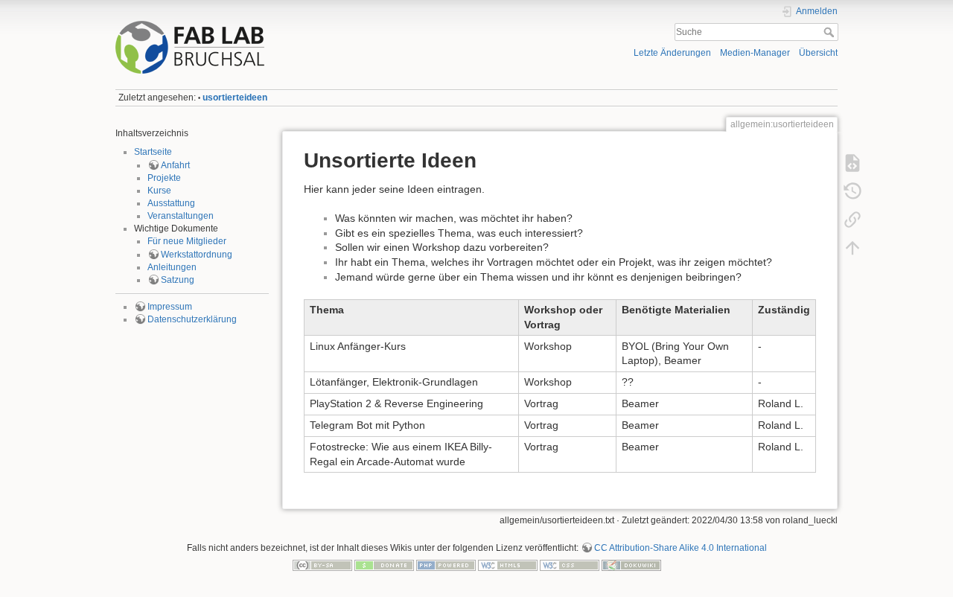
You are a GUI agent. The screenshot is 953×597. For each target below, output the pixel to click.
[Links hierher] (852, 219)
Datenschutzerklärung (192, 319)
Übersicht (818, 53)
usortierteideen (235, 97)
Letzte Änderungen (672, 53)
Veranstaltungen (180, 216)
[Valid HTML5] (508, 565)
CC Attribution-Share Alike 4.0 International (680, 548)
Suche (830, 32)
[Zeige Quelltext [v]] (852, 163)
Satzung (177, 280)
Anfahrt (175, 165)
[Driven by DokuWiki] (631, 565)
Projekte (164, 178)
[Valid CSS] (569, 565)
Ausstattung (171, 203)
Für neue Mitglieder (186, 241)
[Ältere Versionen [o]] (852, 191)
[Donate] (384, 565)
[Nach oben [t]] (852, 248)
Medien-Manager (755, 53)
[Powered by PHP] (446, 565)
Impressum (169, 306)
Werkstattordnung (196, 254)
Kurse (159, 190)
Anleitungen (172, 267)
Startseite (153, 152)
